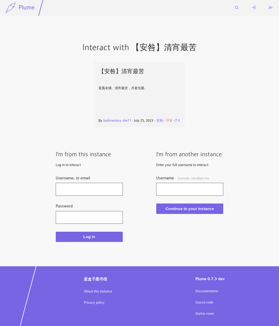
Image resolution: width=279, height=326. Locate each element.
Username (182, 178)
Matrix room (204, 314)
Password (64, 206)
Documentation (206, 291)
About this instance (98, 291)
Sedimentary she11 (117, 121)
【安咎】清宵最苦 (121, 71)
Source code (204, 302)
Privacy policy (94, 303)
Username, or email (73, 178)
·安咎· (160, 121)
